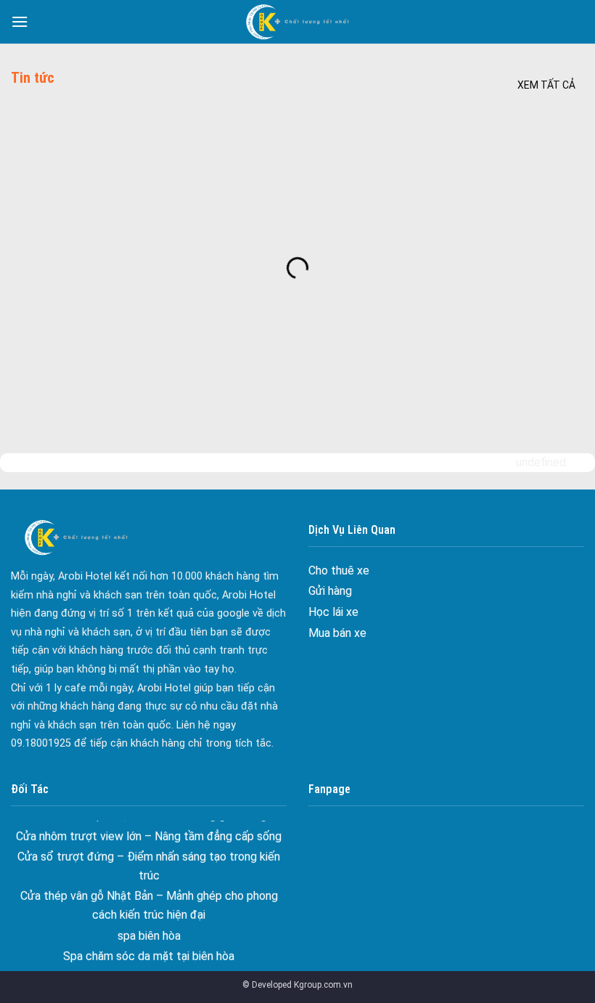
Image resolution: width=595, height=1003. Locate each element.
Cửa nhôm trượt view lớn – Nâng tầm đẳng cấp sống (149, 828)
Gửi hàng (330, 591)
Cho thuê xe (338, 570)
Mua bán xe (337, 633)
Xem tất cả (546, 85)
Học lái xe (333, 612)
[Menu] (19, 21)
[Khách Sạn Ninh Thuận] (297, 22)
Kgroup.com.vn (323, 985)
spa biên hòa (149, 927)
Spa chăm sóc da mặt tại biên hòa (148, 948)
